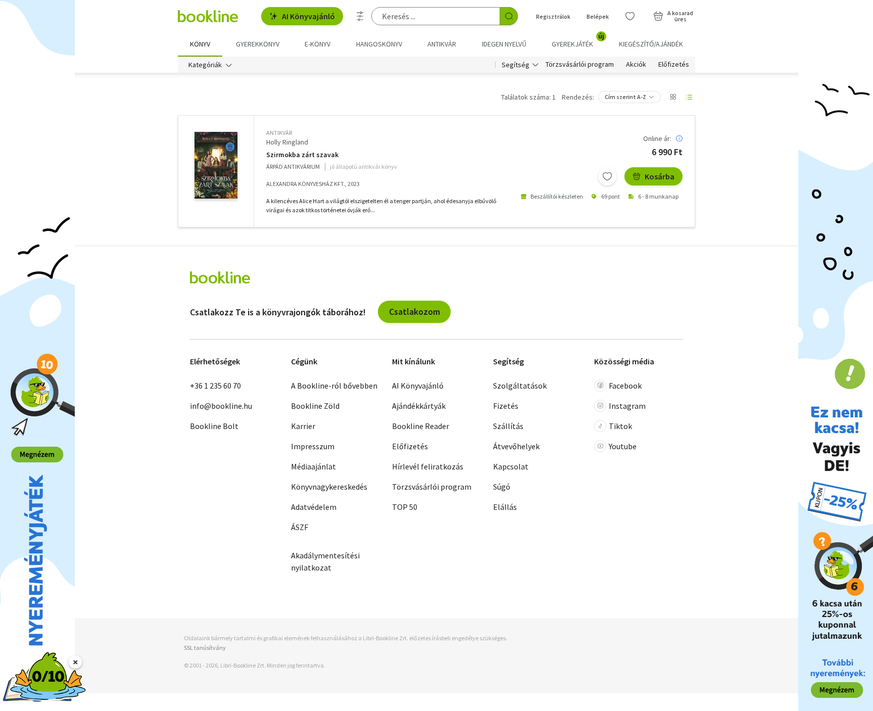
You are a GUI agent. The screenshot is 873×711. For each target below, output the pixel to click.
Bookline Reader (420, 426)
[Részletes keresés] (360, 16)
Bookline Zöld (315, 406)
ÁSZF (299, 527)
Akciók (636, 65)
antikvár (279, 132)
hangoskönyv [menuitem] (379, 44)
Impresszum (312, 446)
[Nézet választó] (673, 97)
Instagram (627, 406)
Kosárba (659, 176)
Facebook (625, 386)
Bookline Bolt (214, 426)
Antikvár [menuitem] (441, 44)
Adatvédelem (313, 507)
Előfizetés (673, 65)
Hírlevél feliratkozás (427, 466)
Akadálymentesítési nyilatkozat (325, 561)
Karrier (303, 426)
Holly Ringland (287, 142)
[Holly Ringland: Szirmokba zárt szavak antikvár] (216, 165)
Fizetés (505, 406)
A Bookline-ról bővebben (334, 386)
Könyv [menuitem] (200, 44)
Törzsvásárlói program (580, 65)
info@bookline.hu (221, 406)
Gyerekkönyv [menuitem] (257, 44)
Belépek (598, 16)
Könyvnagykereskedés (329, 487)
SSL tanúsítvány (205, 647)
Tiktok (620, 426)
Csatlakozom (414, 311)
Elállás (505, 507)
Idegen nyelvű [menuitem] (504, 44)
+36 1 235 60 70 (215, 386)
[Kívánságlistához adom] (607, 176)
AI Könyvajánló (308, 16)
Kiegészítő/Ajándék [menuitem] (651, 44)
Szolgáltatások (520, 386)
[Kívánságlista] (630, 16)
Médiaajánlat (313, 466)
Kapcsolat (510, 466)
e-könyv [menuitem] (317, 44)
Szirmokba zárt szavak (302, 155)
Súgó (501, 487)
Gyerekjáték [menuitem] (578, 40)
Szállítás (508, 426)
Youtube (623, 446)
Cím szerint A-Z (625, 97)
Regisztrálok (553, 16)
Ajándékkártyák (419, 406)
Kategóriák (205, 64)
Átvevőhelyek (516, 446)
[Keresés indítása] (509, 16)
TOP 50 (404, 507)
